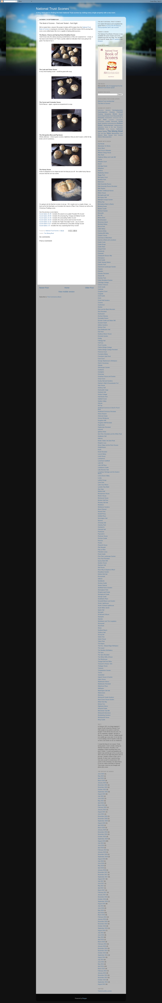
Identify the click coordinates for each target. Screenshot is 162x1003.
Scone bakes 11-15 (45, 222)
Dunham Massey (103, 316)
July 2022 (101, 796)
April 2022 (101, 803)
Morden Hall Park (103, 500)
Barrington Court (103, 177)
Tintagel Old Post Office (105, 661)
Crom (99, 298)
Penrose (100, 540)
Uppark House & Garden (105, 677)
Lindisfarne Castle (103, 467)
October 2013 (102, 979)
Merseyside (114, 121)
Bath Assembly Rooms (104, 184)
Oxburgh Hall (102, 529)
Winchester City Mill (104, 710)
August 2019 (101, 841)
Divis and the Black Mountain (106, 309)
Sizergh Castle (102, 596)
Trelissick (100, 668)
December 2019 (102, 832)
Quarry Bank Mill (103, 561)
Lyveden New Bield (103, 487)
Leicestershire (119, 119)
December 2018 (102, 854)
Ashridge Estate (102, 166)
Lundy (100, 478)
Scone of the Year (110, 127)
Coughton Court (102, 291)
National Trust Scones (52, 9)
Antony (100, 159)
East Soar (101, 331)
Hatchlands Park (103, 396)
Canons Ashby (102, 231)
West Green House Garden (106, 699)
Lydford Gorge (102, 480)
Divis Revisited (102, 311)
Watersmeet (101, 693)
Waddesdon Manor (103, 681)
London (107, 121)
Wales (109, 133)
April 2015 (101, 939)
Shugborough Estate (104, 592)
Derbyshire (108, 114)
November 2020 (102, 818)
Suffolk (100, 131)
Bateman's (101, 181)
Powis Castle (101, 554)
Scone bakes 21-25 (45, 218)
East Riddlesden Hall (104, 329)
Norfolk (120, 121)
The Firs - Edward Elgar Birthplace (108, 646)
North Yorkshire (102, 123)
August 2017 (101, 879)
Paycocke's (101, 534)
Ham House (101, 385)
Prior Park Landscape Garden (107, 556)
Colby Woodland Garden (105, 280)
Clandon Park (102, 264)
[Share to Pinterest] (76, 231)
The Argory (101, 643)
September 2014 (103, 955)
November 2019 (102, 834)
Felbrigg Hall (101, 340)
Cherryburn (101, 258)
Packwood (101, 531)
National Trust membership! (106, 101)
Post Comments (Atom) (54, 297)
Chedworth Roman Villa (105, 255)
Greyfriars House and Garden (107, 376)
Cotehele (100, 289)
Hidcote (100, 403)
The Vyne (101, 652)
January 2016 (102, 919)
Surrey (104, 131)
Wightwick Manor (103, 706)
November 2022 (102, 787)
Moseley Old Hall (103, 502)
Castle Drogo (102, 244)
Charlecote (101, 251)
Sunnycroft (101, 634)
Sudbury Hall (101, 632)
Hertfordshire (116, 117)
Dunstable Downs (103, 318)
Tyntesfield (101, 675)
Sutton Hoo (101, 637)
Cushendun (101, 305)
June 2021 (101, 814)
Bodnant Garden (103, 211)
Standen (100, 619)
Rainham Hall (102, 565)
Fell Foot (100, 343)
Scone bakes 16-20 (45, 220)
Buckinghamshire (117, 110)
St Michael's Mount (103, 614)
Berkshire (108, 110)
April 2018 (101, 868)
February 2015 (102, 944)
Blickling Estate (102, 206)
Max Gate (101, 489)
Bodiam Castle (102, 208)
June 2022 (101, 798)
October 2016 (102, 899)
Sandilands (101, 581)
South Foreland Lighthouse (106, 605)
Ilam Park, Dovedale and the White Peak (110, 434)
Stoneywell (101, 623)
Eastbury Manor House (105, 334)
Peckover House (103, 536)
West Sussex (108, 135)
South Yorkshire (110, 129)
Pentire (100, 543)
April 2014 (101, 966)
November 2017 (102, 874)
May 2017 (101, 885)
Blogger (84, 998)
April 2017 (101, 888)
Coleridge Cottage (103, 282)
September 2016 (103, 901)
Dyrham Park (102, 327)
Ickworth (100, 429)
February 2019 (102, 850)
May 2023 (101, 776)
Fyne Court (101, 358)
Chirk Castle (101, 260)
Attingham (101, 168)
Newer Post (44, 288)
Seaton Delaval (102, 585)
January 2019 (102, 852)
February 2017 (102, 892)
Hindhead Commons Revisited (107, 411)
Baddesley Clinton (103, 173)
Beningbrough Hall (103, 195)
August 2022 (101, 794)
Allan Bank (101, 155)
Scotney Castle (102, 583)
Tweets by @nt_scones (105, 991)
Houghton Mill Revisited (105, 422)
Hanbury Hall (102, 387)
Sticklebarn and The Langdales (107, 621)
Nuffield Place (102, 516)
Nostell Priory (102, 513)
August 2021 (101, 812)
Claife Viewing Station (104, 262)
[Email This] (69, 231)
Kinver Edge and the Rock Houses (108, 445)
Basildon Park (102, 179)
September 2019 (103, 838)
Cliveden (100, 271)
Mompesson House (103, 493)
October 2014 (102, 953)
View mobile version (66, 292)
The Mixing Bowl (49, 233)
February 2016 (102, 917)
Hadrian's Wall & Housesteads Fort (108, 383)
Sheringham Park (103, 590)
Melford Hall (101, 491)
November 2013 (102, 977)
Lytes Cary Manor (103, 484)
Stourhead (101, 625)
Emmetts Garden (103, 336)
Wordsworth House (103, 717)
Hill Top (100, 405)
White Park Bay (102, 702)
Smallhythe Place (103, 598)
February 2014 (102, 970)
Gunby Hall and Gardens (105, 381)
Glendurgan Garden (104, 367)
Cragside (100, 293)
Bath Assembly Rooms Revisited (107, 186)
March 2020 (101, 827)
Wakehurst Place (103, 686)
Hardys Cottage (102, 394)
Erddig (100, 338)
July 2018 (101, 861)
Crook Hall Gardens (104, 300)
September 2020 (103, 821)
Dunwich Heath (102, 322)
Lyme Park (101, 482)
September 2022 (103, 791)
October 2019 (102, 836)
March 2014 (101, 968)
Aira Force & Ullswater (104, 150)
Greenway (101, 374)
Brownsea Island (103, 222)
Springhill (100, 612)
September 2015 (103, 928)
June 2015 (101, 935)
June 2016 (101, 908)
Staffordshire (119, 129)
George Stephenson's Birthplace (107, 361)
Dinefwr (100, 307)
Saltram (100, 578)
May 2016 (101, 910)
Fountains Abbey (103, 354)
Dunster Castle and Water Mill (107, 320)
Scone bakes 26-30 (45, 216)
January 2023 (102, 782)
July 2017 (101, 881)
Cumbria (100, 114)
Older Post (89, 288)
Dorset (121, 114)
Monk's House (102, 496)
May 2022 (101, 800)
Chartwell (100, 253)
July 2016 (101, 906)
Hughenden (101, 425)
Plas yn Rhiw (101, 549)
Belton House (102, 193)
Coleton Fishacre (103, 284)
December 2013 (102, 975)
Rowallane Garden (103, 572)
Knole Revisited (102, 452)
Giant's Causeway (103, 363)
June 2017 (101, 883)
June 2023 (101, 774)
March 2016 (101, 914)
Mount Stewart (102, 509)
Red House (101, 567)
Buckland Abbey (102, 224)
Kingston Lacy (102, 443)
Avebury (100, 170)
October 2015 (102, 926)
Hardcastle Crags (103, 390)
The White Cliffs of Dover (105, 657)
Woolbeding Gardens (104, 715)
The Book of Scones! (104, 103)
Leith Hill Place (102, 465)
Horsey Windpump (103, 418)
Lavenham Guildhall (104, 460)
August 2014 (101, 957)
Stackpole (101, 616)
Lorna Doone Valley (104, 475)
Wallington (101, 688)
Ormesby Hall (102, 522)
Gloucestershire (118, 116)
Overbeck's (101, 527)
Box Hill (100, 215)
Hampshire (101, 117)
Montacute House (103, 498)
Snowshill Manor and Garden (106, 601)
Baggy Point (101, 175)
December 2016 (102, 897)
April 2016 (101, 912)
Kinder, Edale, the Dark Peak (106, 440)
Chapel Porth (102, 249)
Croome (100, 302)
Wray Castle (101, 719)
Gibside (100, 365)
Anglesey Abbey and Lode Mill (107, 157)
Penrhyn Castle (102, 538)
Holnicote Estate (103, 416)
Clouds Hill (101, 275)
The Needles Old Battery (105, 650)
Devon (115, 114)
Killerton (100, 438)
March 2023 (101, 780)
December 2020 (102, 816)
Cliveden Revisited (103, 273)
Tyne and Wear (102, 133)
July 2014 (101, 959)
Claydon (100, 269)
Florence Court (102, 352)
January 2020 (102, 830)
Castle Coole (101, 242)
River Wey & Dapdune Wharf (106, 569)
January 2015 (102, 946)
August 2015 (101, 930)
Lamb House (101, 456)
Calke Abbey (101, 228)
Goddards (101, 369)
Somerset (101, 129)
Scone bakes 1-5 (44, 225)
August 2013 (101, 984)
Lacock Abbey (102, 454)
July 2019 (101, 843)
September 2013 (103, 982)
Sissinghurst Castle (103, 594)
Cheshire (112, 112)
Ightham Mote (102, 431)
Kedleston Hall (102, 436)
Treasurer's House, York (105, 663)
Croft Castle (101, 296)
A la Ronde (101, 143)
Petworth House (102, 545)
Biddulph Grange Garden (105, 199)
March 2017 (101, 890)
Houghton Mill (102, 420)
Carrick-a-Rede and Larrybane (107, 240)
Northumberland (108, 125)
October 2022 (102, 789)
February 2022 (102, 807)
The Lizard (101, 648)
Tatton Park (101, 641)
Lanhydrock (101, 458)
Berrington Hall (102, 197)
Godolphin (101, 372)
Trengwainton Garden (104, 670)
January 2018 (102, 870)
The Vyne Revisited (103, 654)
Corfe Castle (101, 287)
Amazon (100, 41)
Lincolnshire (101, 121)
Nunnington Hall (102, 518)
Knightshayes (102, 447)
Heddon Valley (102, 401)
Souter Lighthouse (103, 603)
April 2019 (101, 847)
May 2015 (101, 937)
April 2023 (101, 778)
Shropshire (120, 127)
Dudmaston (101, 314)
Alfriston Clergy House (104, 152)
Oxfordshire (101, 127)
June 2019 (101, 845)
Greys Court (101, 378)
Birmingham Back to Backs (106, 204)
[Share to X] (73, 231)
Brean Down (101, 217)
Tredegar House (103, 666)
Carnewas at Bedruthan (105, 237)
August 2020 (101, 823)
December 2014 (102, 948)
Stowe (100, 628)
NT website (115, 39)
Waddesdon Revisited (104, 684)
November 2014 (102, 950)
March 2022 (101, 805)
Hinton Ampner (102, 413)
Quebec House (102, 563)
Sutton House (102, 639)
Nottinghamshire (118, 125)
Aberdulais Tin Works (104, 146)
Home (66, 288)
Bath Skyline (101, 188)
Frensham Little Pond (104, 356)
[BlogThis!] (71, 231)
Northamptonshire (112, 123)
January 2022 (102, 809)
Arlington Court (102, 161)
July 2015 (101, 932)
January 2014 (102, 973)
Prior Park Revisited (104, 558)
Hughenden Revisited (104, 427)
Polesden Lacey (102, 552)
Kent (104, 119)
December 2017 (102, 872)
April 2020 (101, 825)
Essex (111, 116)
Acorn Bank (101, 148)
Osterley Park (102, 525)
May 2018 (101, 865)
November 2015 (102, 923)
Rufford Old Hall (102, 574)
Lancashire (111, 119)
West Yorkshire (118, 135)
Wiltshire (100, 137)
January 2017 (102, 894)
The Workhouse (102, 659)
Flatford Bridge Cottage (105, 347)
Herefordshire (108, 117)
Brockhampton (102, 220)
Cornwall (120, 112)
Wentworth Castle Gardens (106, 697)
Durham (100, 116)
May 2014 (101, 964)
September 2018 (103, 856)
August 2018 (101, 859)
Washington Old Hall (104, 690)
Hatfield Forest (102, 399)
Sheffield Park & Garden (105, 587)
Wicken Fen (101, 704)
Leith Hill (100, 463)
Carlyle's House (102, 235)
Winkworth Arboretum (104, 713)
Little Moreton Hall (103, 469)
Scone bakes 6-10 (45, 223)
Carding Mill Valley (103, 233)
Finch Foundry (102, 345)
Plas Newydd (102, 547)
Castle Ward (101, 246)
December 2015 (102, 921)
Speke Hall (101, 610)
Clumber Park (102, 278)
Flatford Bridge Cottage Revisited (108, 349)
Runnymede (101, 576)
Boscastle (101, 213)
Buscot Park (101, 226)
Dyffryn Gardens (103, 325)
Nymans (100, 520)
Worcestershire (107, 137)
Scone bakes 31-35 (45, 214)
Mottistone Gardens (104, 507)
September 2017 (103, 877)
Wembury (101, 695)
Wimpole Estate (102, 708)
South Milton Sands (103, 607)
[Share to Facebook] (74, 231)
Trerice (100, 672)
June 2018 (101, 863)
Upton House (102, 679)
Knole (99, 449)
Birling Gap (101, 202)
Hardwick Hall (102, 392)
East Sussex (106, 116)
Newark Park (101, 511)
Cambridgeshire (102, 112)
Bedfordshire (101, 110)
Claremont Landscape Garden (107, 266)
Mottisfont (101, 505)
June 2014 (101, 962)
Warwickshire (115, 133)
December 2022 (102, 785)
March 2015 (101, 941)
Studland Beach (102, 630)
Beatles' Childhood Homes (106, 190)
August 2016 (101, 903)
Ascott (100, 164)
